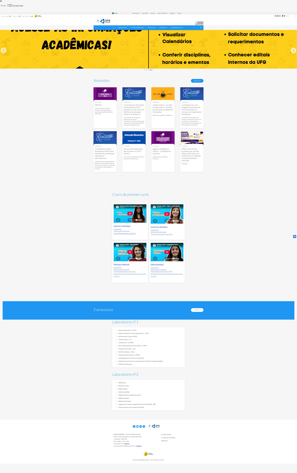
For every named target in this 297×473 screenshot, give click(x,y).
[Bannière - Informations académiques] (148, 49)
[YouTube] (137, 426)
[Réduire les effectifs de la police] (278, 16)
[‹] (3, 50)
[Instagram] (140, 426)
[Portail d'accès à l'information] (148, 455)
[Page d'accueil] (96, 22)
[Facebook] (134, 426)
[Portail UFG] (105, 23)
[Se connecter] (1, 1)
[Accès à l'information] (38, 16)
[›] (293, 50)
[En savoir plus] (105, 107)
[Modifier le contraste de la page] (280, 16)
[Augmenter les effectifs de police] (275, 16)
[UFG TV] (144, 426)
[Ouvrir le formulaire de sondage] (201, 28)
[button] (113, 27)
